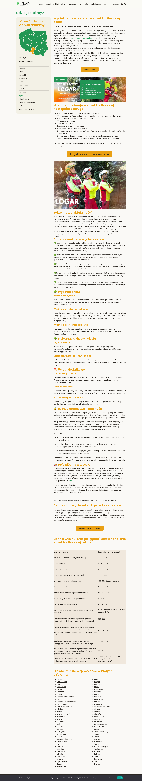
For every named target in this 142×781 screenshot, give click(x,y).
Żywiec (97, 764)
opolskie (21, 82)
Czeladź (60, 699)
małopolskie (23, 75)
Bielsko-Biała (62, 682)
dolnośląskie (23, 58)
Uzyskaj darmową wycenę (89, 154)
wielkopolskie (23, 106)
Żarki (96, 756)
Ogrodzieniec (62, 761)
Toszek (97, 734)
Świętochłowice (100, 724)
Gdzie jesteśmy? (60, 4)
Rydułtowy (98, 704)
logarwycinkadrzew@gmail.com (81, 38)
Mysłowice (61, 756)
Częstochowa (62, 704)
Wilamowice (99, 741)
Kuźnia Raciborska (64, 739)
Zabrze (97, 754)
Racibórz (97, 692)
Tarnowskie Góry (101, 731)
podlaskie (22, 89)
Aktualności (83, 4)
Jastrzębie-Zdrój (63, 714)
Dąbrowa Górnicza (64, 706)
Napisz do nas (89, 69)
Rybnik (97, 701)
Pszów (96, 687)
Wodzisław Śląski (101, 746)
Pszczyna (98, 684)
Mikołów (60, 754)
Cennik (106, 4)
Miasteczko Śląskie (64, 751)
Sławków (97, 714)
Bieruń (59, 684)
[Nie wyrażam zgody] (139, 778)
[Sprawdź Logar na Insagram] (125, 4)
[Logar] (23, 4)
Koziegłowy (61, 731)
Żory (96, 761)
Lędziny (60, 746)
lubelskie (22, 68)
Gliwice (60, 709)
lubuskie (21, 72)
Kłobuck (60, 724)
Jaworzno (61, 716)
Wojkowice (98, 749)
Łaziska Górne (62, 741)
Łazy (58, 744)
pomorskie (22, 92)
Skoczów (97, 711)
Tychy (96, 736)
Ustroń (97, 739)
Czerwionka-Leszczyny (66, 701)
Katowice (60, 721)
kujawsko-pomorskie (26, 61)
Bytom (59, 689)
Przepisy (72, 4)
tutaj (70, 481)
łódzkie (21, 65)
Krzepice (60, 736)
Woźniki (97, 751)
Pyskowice (98, 689)
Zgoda (120, 778)
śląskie (21, 96)
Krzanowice (61, 734)
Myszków (60, 759)
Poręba (97, 682)
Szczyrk (97, 729)
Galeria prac (96, 4)
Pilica (96, 679)
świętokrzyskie (24, 99)
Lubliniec (60, 749)
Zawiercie (98, 759)
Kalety (59, 719)
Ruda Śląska (99, 699)
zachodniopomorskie (26, 109)
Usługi (48, 4)
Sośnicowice (99, 716)
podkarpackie (23, 85)
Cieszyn (60, 694)
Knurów (60, 726)
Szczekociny (99, 726)
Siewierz (97, 709)
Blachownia (61, 687)
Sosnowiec (98, 719)
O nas (41, 4)
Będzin (59, 679)
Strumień (98, 721)
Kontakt (115, 4)
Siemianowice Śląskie (102, 706)
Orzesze (60, 764)
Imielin (59, 711)
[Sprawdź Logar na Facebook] (122, 4)
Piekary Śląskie (63, 766)
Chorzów (60, 692)
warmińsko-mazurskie (27, 102)
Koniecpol (61, 729)
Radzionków (99, 697)
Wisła (96, 744)
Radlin (96, 694)
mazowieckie (23, 78)
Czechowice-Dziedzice (66, 697)
